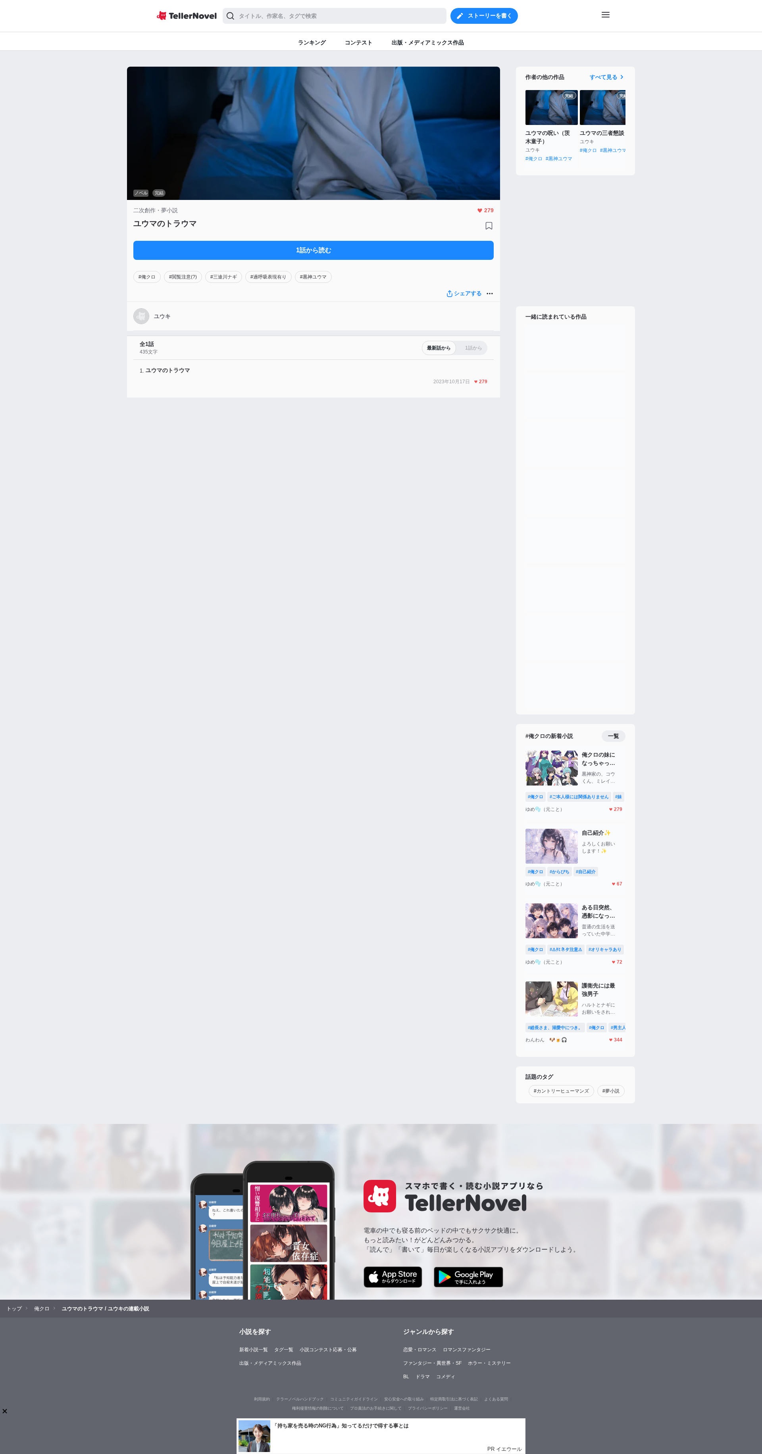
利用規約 (262, 1399)
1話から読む (313, 250)
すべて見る (604, 77)
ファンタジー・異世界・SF (432, 1363)
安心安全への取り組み (404, 1399)
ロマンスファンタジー (467, 1349)
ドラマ (423, 1376)
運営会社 (462, 1408)
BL (406, 1376)
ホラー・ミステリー (489, 1363)
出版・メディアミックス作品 (270, 1363)
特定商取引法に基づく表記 (454, 1399)
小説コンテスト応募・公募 (328, 1349)
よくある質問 (496, 1399)
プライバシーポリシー (428, 1408)
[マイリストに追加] (489, 225)
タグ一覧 (283, 1349)
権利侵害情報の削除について (318, 1408)
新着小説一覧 (253, 1349)
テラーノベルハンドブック (300, 1399)
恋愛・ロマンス (420, 1349)
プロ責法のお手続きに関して (376, 1408)
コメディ (445, 1376)
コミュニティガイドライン (354, 1399)
